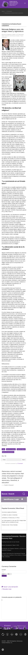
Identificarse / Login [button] (11, 499)
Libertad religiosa (21, 449)
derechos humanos (11, 449)
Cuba (3, 449)
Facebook (8, 625)
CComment (20, 463)
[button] (25, 3)
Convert (4, 575)
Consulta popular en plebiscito (12, 597)
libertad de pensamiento (8, 452)
